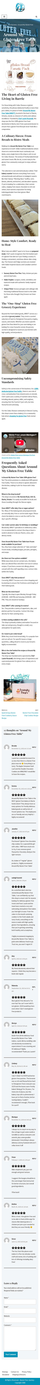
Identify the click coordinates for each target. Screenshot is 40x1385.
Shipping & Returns (19, 1375)
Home (5, 25)
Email (6, 1307)
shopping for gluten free (18, 416)
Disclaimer (5, 1375)
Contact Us (15, 1372)
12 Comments (7, 46)
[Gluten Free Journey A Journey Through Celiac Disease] (20, 7)
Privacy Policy (26, 1372)
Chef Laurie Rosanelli (25, 118)
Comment (8, 1325)
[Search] (36, 16)
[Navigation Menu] (4, 16)
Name (6, 1298)
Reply (34, 747)
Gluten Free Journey (27, 1380)
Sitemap (5, 1372)
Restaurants (13, 25)
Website (7, 1316)
